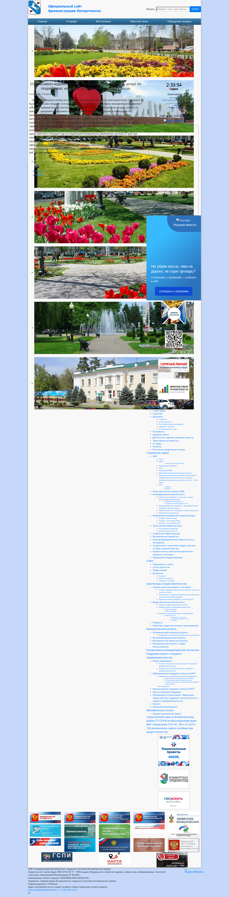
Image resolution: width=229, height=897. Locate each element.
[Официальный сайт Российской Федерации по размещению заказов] (183, 845)
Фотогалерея (103, 21)
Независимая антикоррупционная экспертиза (172, 650)
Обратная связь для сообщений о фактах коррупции (178, 510)
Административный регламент (167, 714)
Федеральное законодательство (174, 501)
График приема (160, 570)
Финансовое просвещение (165, 707)
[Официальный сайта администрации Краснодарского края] (183, 817)
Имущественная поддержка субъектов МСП (173, 689)
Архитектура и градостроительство (166, 583)
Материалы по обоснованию (178, 617)
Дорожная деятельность (168, 531)
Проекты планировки (171, 611)
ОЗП (160, 485)
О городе (71, 21)
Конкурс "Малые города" (168, 518)
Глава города (159, 411)
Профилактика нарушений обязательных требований (179, 635)
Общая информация (162, 661)
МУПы (161, 461)
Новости (156, 704)
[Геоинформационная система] (114, 831)
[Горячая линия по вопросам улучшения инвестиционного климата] (79, 844)
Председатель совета (163, 564)
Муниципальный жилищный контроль (170, 632)
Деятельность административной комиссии (173, 437)
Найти (195, 9)
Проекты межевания (171, 609)
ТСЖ (160, 468)
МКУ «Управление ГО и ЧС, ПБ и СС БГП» (171, 724)
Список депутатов (161, 567)
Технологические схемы (168, 429)
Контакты (157, 446)
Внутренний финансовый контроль (169, 638)
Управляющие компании (168, 466)
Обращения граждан (179, 21)
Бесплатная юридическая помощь (169, 449)
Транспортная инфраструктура (167, 526)
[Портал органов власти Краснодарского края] (149, 844)
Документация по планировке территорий (175, 607)
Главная (42, 21)
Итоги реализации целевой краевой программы (178, 680)
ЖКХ (155, 456)
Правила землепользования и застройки (172, 587)
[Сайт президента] (45, 817)
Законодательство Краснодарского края (176, 503)
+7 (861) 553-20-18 (68, 890)
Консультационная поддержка (167, 692)
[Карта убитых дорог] (114, 858)
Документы (158, 417)
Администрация (155, 407)
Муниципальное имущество (166, 536)
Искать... (151, 9)
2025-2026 (168, 487)
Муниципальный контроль (161, 629)
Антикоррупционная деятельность (169, 494)
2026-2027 (168, 489)
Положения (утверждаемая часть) (180, 618)
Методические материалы (169, 513)
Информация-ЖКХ (166, 470)
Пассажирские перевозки (168, 528)
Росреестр (157, 622)
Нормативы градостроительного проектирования (175, 625)
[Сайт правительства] (79, 817)
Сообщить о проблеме (173, 291)
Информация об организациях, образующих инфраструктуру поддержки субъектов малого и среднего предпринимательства (175, 698)
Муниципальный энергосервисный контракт (175, 473)
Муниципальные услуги (160, 710)
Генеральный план (170, 615)
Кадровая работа (161, 434)
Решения (162, 576)
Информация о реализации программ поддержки (177, 676)
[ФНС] (79, 831)
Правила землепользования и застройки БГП (176, 599)
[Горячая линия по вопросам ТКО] (172, 859)
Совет (149, 561)
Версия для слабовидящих (175, 116)
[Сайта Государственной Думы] (149, 817)
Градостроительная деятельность (169, 602)
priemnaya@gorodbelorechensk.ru (43, 890)
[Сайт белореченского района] (45, 830)
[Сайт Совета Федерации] (114, 817)
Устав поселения (165, 422)
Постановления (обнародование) (171, 424)
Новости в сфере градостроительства (173, 605)
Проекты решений (166, 578)
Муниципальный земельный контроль (170, 641)
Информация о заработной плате (174, 463)
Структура (157, 414)
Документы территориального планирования (176, 613)
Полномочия (158, 431)
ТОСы (161, 459)
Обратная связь (139, 21)
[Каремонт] (183, 830)
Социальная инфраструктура (166, 533)
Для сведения (164, 686)
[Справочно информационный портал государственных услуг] (114, 845)
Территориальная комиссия (166, 441)
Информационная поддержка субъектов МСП (174, 673)
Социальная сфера (157, 453)
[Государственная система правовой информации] (56, 856)
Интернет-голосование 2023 (170, 523)
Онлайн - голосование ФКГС (169, 521)
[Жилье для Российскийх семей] (149, 828)
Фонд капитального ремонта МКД (168, 491)
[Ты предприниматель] (45, 841)
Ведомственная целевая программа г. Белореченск (179, 678)
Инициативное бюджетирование (168, 557)
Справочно (163, 419)
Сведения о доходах (166, 426)
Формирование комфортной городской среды (174, 515)
